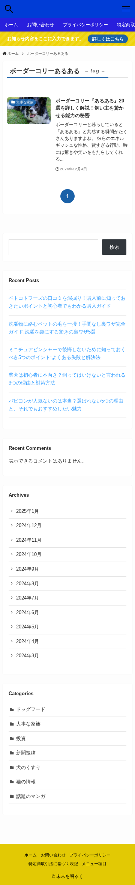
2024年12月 (29, 525)
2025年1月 (27, 511)
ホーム (30, 855)
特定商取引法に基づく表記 (53, 863)
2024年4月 (27, 641)
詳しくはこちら (108, 38)
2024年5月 (27, 627)
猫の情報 (26, 781)
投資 (21, 738)
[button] (9, 9)
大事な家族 (28, 724)
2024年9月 (27, 569)
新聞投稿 (26, 753)
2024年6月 (27, 612)
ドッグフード (30, 709)
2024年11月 (29, 540)
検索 (114, 247)
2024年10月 (29, 554)
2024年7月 (27, 598)
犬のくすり (28, 767)
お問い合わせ (53, 855)
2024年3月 (27, 655)
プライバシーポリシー (90, 855)
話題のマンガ (30, 796)
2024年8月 (27, 583)
